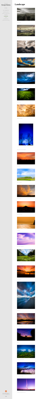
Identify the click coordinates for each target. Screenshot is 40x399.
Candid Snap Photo (6, 20)
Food (6, 17)
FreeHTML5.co (8, 394)
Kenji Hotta (6, 4)
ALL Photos (6, 10)
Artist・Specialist (6, 13)
